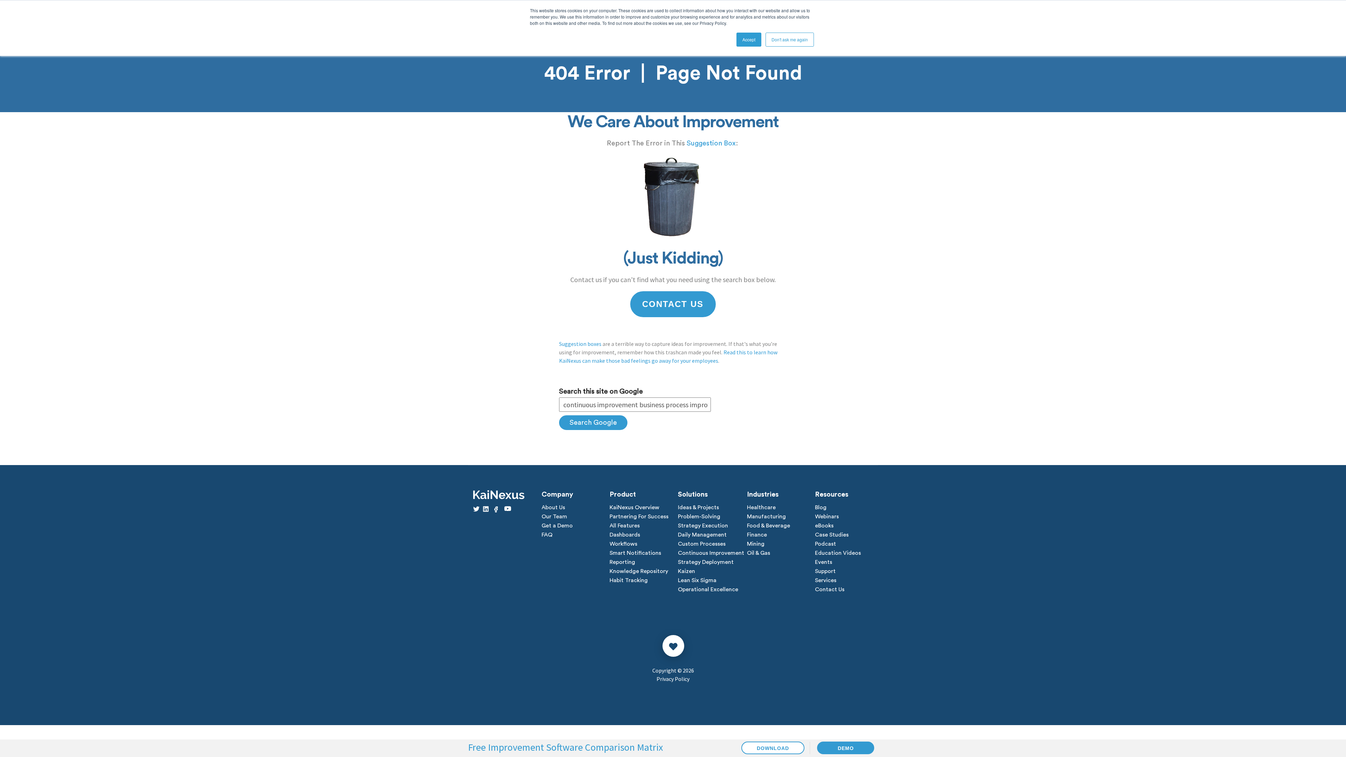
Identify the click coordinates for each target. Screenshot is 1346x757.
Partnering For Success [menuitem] (639, 516)
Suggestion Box (711, 143)
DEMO (846, 748)
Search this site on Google (601, 391)
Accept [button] (748, 39)
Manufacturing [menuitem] (766, 516)
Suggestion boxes (580, 343)
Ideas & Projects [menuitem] (698, 507)
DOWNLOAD (773, 748)
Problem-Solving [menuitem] (699, 516)
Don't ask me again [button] (789, 39)
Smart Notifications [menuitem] (635, 553)
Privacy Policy (673, 678)
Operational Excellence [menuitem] (708, 589)
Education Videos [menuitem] (838, 553)
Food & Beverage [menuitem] (768, 525)
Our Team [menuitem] (554, 516)
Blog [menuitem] (821, 507)
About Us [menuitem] (553, 507)
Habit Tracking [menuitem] (629, 580)
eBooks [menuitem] (824, 525)
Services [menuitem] (825, 580)
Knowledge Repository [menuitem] (639, 571)
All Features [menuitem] (625, 525)
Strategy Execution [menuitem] (703, 525)
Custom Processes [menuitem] (702, 544)
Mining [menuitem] (755, 544)
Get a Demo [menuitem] (557, 525)
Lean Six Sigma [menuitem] (697, 580)
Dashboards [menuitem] (625, 535)
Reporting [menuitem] (622, 562)
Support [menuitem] (825, 571)
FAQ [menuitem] (547, 535)
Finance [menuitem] (757, 535)
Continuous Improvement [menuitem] (711, 553)
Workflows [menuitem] (623, 544)
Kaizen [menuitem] (686, 571)
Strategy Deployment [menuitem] (706, 562)
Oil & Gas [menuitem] (758, 553)
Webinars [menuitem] (827, 516)
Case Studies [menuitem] (832, 535)
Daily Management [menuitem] (702, 535)
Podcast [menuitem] (825, 544)
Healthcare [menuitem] (761, 507)
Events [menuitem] (823, 562)
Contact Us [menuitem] (829, 589)
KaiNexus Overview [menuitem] (634, 507)
